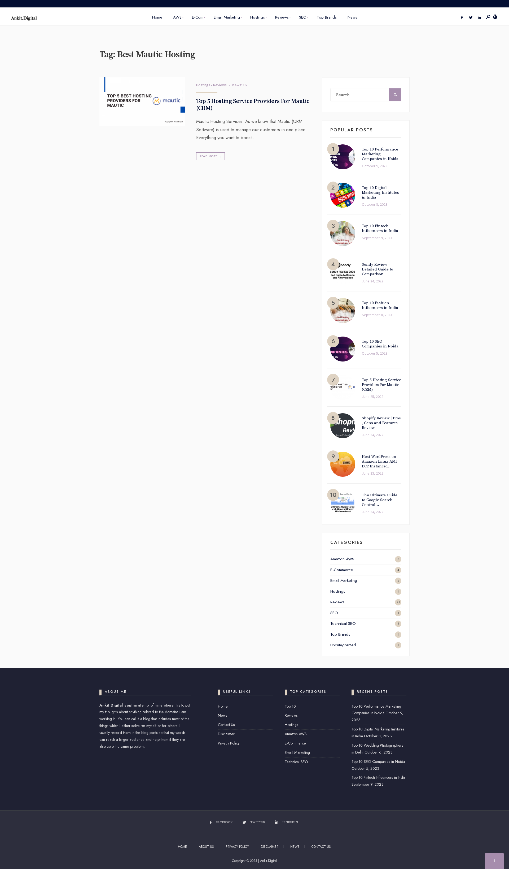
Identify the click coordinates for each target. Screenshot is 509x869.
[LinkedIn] (479, 17)
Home (157, 17)
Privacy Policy (228, 743)
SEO (302, 17)
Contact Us (226, 724)
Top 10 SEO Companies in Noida (378, 761)
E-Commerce (341, 570)
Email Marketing (227, 17)
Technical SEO (343, 623)
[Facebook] (462, 17)
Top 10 (290, 706)
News (352, 17)
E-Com (197, 17)
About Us (206, 846)
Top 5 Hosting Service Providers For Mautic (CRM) (252, 105)
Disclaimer (226, 734)
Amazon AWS (342, 559)
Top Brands (327, 17)
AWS (177, 17)
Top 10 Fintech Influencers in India (379, 777)
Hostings (257, 17)
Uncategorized (343, 645)
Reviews (282, 17)
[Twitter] (470, 17)
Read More (211, 156)
